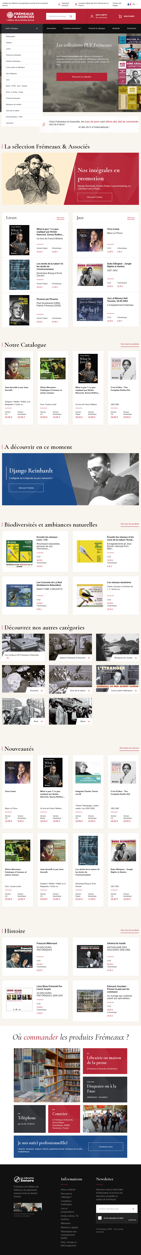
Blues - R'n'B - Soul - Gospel (16, 86)
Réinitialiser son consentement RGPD (69, 1234)
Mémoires (65, 1223)
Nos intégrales (11, 74)
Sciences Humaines (13, 55)
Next (69, 100)
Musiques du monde (13, 104)
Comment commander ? (72, 28)
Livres (8, 49)
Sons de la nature (12, 111)
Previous (57, 100)
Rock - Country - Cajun (14, 92)
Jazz (8, 80)
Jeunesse (9, 123)
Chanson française (13, 98)
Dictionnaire (131, 28)
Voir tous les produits (130, 344)
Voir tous (60, 218)
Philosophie (10, 36)
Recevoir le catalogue (97, 28)
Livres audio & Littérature (15, 67)
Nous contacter (68, 1189)
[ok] (133, 1209)
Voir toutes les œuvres (129, 748)
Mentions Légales (69, 1227)
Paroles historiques (13, 61)
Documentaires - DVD (14, 117)
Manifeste (116, 28)
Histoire (9, 43)
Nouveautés (51, 28)
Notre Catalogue (12, 28)
